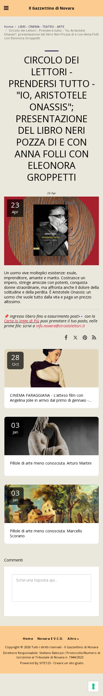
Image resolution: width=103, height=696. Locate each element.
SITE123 (45, 663)
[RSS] (94, 337)
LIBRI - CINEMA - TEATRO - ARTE (41, 26)
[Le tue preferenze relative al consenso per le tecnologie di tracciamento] (93, 686)
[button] (6, 7)
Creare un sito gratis (68, 663)
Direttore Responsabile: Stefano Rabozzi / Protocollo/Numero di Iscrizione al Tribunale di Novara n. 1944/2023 (51, 655)
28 (15, 359)
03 (15, 427)
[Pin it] (85, 337)
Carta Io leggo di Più (21, 320)
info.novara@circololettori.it (60, 325)
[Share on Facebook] (66, 337)
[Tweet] (75, 337)
